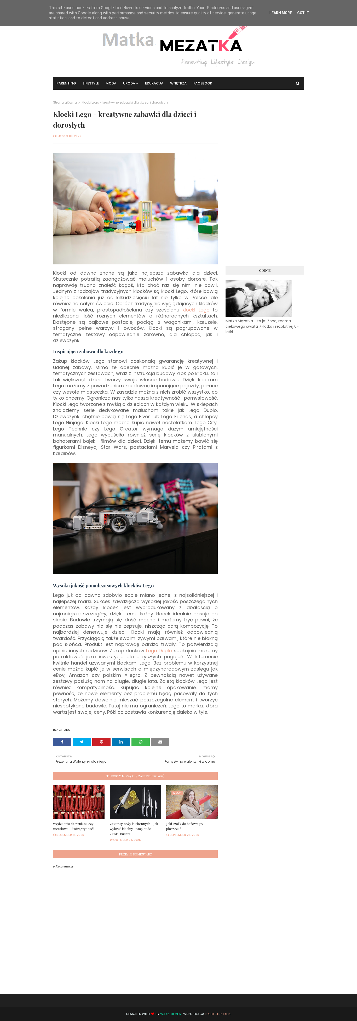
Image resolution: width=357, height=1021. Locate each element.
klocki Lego (195, 310)
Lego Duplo (159, 650)
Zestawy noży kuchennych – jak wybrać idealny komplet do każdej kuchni (134, 828)
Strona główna (65, 102)
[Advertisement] (265, 178)
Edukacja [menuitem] (154, 83)
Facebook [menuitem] (202, 83)
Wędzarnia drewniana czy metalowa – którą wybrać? (74, 826)
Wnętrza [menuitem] (178, 83)
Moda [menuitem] (111, 83)
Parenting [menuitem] (66, 83)
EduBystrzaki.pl (218, 1014)
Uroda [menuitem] (129, 83)
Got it (303, 13)
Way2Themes (170, 1014)
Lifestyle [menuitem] (91, 83)
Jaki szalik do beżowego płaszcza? (184, 826)
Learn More (280, 13)
